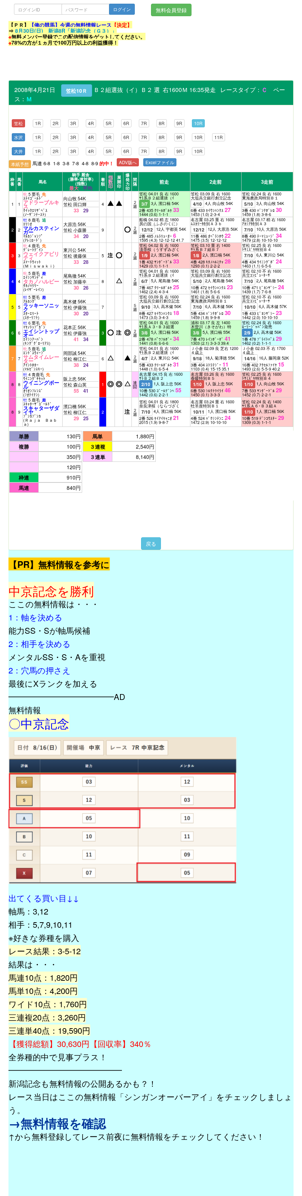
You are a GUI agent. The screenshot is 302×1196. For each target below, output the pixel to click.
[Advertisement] (142, 63)
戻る (151, 543)
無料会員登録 (171, 10)
